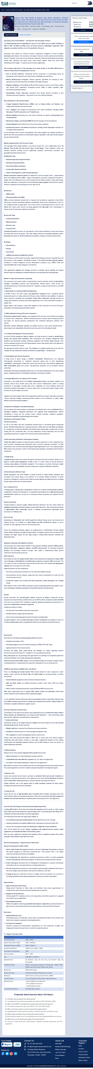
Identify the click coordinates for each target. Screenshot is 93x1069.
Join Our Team (60, 1052)
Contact (81, 1049)
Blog (56, 1058)
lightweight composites (51, 46)
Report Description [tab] (11, 35)
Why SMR (58, 1043)
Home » (3, 10)
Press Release (59, 1055)
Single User (78, 22)
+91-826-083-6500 (36, 1043)
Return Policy (83, 1060)
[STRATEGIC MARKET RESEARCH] (8, 3)
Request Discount (83, 67)
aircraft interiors (37, 46)
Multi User (77, 24)
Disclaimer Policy (84, 1057)
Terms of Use (83, 1052)
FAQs (80, 1046)
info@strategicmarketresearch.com (39, 1046)
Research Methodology (62, 1046)
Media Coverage (60, 1049)
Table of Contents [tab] (25, 35)
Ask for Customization (84, 82)
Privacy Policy (83, 1054)
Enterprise (77, 26)
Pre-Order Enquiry (83, 55)
